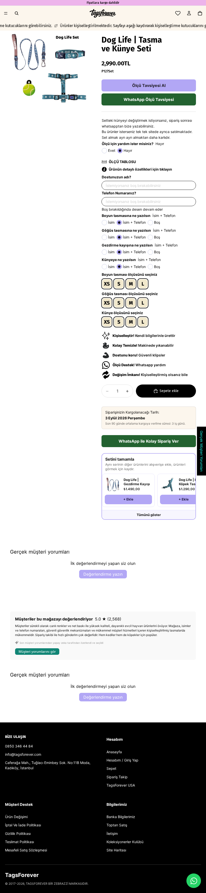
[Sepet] (199, 13)
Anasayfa (114, 752)
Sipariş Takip (117, 777)
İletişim (112, 833)
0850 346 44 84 (19, 746)
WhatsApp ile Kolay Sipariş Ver (149, 441)
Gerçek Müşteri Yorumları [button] (201, 451)
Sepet (111, 768)
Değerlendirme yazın (103, 574)
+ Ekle (128, 499)
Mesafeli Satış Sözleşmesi (26, 850)
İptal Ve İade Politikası (23, 825)
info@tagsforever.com (23, 754)
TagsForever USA (121, 785)
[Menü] (6, 13)
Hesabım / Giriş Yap (122, 760)
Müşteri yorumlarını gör (37, 652)
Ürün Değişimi (16, 817)
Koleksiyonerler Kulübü (125, 842)
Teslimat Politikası (19, 842)
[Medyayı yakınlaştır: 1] (49, 70)
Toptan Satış (117, 825)
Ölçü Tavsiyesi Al (149, 85)
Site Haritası (116, 850)
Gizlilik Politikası (18, 833)
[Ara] (16, 13)
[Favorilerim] (177, 13)
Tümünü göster (149, 515)
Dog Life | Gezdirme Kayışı (137, 482)
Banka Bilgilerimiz (121, 817)
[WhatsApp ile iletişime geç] (193, 880)
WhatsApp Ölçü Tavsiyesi (149, 99)
